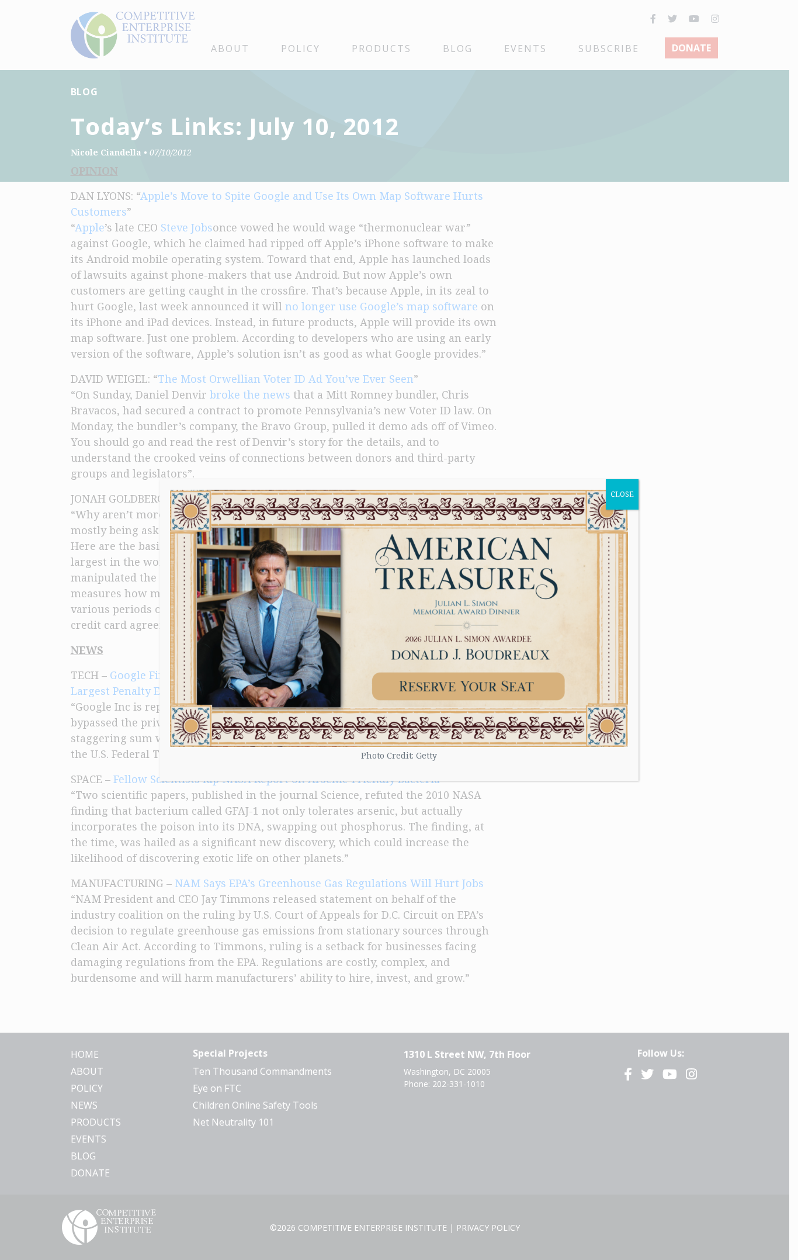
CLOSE (622, 494)
